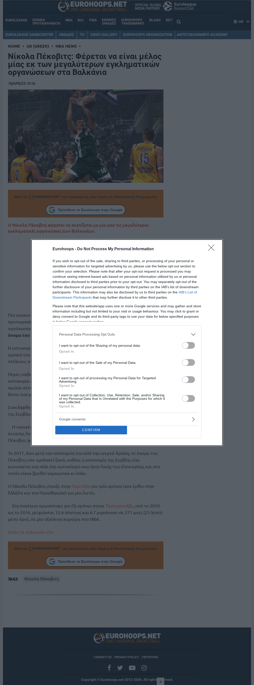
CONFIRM (91, 430)
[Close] (213, 249)
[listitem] (127, 334)
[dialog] (127, 343)
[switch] (188, 345)
